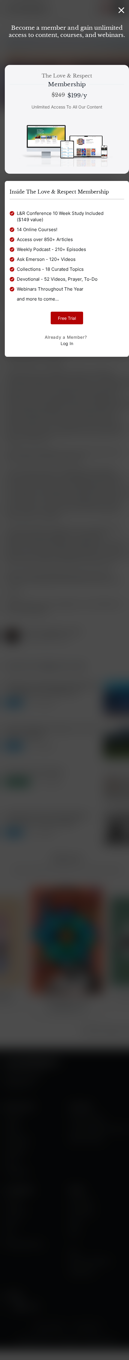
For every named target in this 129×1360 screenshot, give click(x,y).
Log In (67, 343)
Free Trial (67, 318)
